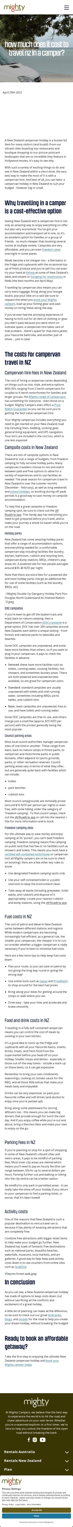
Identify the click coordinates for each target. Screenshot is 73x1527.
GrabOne (20, 1267)
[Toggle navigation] (66, 7)
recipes (23, 1319)
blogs (8, 1319)
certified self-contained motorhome (27, 854)
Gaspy (44, 981)
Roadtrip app (25, 817)
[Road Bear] (16, 7)
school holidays (20, 491)
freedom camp (51, 249)
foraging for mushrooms (47, 277)
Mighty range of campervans (47, 397)
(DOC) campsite (52, 622)
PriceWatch (61, 981)
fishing (30, 272)
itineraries (54, 1315)
